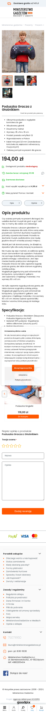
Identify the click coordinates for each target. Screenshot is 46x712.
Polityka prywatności (23, 380)
